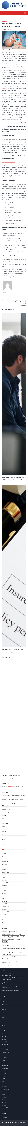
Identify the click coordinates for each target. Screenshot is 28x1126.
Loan (3, 837)
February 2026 (5, 861)
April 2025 (4, 877)
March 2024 (4, 898)
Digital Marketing (5, 823)
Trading (3, 844)
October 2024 (5, 888)
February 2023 (5, 925)
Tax (2, 842)
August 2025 (4, 875)
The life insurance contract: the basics (13, 649)
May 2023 (4, 922)
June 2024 (4, 893)
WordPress (11, 1124)
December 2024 (5, 885)
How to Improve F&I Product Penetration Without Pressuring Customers (12, 800)
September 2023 (5, 911)
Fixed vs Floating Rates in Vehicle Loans (10, 812)
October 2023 (5, 909)
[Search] (25, 13)
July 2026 (4, 851)
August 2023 (4, 914)
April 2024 (4, 896)
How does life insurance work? (11, 775)
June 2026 (4, 853)
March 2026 (4, 859)
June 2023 (4, 919)
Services (3, 839)
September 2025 (5, 872)
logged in (10, 786)
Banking (3, 818)
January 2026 (4, 864)
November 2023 (5, 906)
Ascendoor (22, 1122)
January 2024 (4, 904)
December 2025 (5, 867)
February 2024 (5, 901)
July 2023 (4, 917)
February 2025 (5, 882)
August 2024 (4, 890)
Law (2, 834)
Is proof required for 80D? (19, 122)
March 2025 (4, 880)
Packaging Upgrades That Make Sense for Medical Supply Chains (12, 804)
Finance (3, 826)
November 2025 (5, 869)
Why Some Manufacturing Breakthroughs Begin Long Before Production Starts (13, 796)
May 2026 (4, 856)
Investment (4, 831)
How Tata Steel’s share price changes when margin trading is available (13, 808)
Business (3, 821)
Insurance (4, 21)
